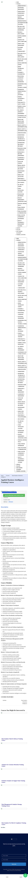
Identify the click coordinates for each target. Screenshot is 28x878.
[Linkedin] (16, 848)
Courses (18, 3)
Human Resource (22, 132)
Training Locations (20, 234)
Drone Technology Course (21, 68)
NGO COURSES (21, 182)
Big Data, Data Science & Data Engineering (21, 28)
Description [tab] (4, 507)
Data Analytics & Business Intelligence (22, 55)
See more (3, 827)
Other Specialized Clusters (21, 190)
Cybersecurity (21, 51)
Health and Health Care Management (21, 121)
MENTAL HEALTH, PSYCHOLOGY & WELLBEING (21, 167)
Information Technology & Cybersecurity (21, 139)
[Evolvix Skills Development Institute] (14, 840)
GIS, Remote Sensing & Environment (21, 112)
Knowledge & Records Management (21, 154)
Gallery (18, 229)
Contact (18, 228)
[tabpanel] (14, 608)
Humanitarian (21, 371)
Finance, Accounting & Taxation (21, 98)
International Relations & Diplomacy (21, 144)
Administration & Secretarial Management (22, 7)
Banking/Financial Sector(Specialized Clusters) (22, 22)
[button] (21, 237)
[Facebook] (11, 848)
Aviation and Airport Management (21, 17)
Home (17, 2)
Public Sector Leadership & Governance (21, 217)
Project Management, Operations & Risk (22, 199)
